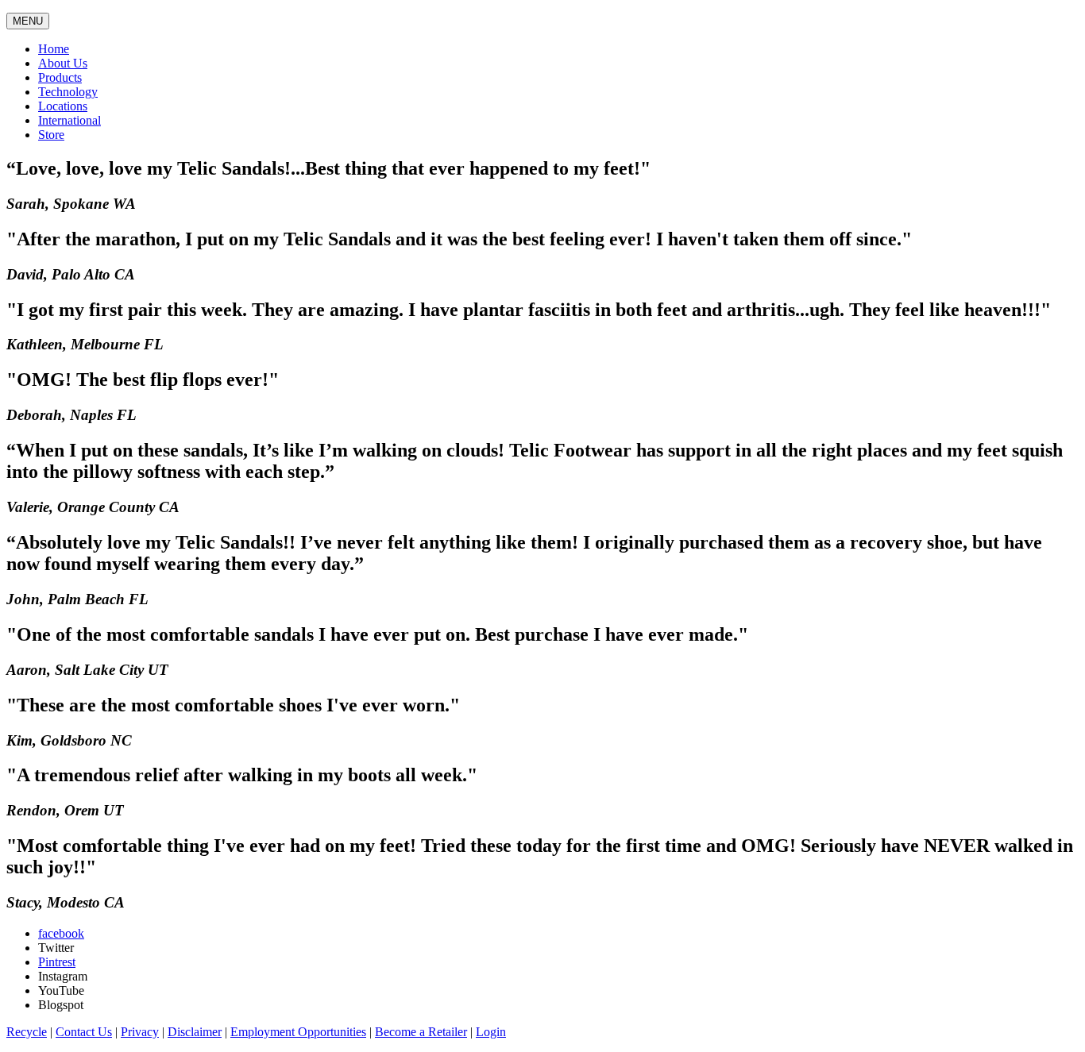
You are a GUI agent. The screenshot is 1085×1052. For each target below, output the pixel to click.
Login (491, 1032)
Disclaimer (195, 1032)
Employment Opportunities (298, 1032)
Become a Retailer (421, 1032)
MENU (28, 21)
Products (60, 77)
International (69, 120)
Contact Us (84, 1032)
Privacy (140, 1032)
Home (53, 49)
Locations (62, 106)
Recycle (26, 1032)
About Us (62, 63)
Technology (68, 91)
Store (51, 134)
